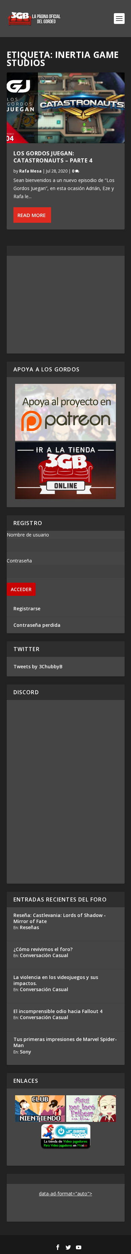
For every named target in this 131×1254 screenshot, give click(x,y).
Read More (31, 215)
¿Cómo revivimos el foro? (43, 949)
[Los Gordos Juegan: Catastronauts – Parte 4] (66, 107)
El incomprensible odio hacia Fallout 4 (57, 1011)
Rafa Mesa (30, 171)
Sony (25, 1051)
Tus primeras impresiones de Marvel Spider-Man (65, 1042)
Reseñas (29, 927)
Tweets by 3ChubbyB (37, 666)
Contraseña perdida (36, 625)
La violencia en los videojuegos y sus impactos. (55, 980)
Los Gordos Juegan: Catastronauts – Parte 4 (52, 157)
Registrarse (26, 608)
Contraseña (19, 560)
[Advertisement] (65, 305)
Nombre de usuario (28, 534)
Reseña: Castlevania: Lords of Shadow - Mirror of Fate (59, 918)
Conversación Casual (44, 955)
